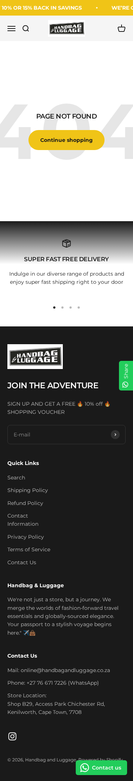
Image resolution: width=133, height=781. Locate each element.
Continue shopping (66, 140)
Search (16, 477)
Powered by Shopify (100, 759)
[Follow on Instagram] (12, 736)
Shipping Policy (27, 490)
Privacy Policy (25, 537)
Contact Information (22, 519)
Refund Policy (25, 503)
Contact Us (21, 562)
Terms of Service (28, 549)
